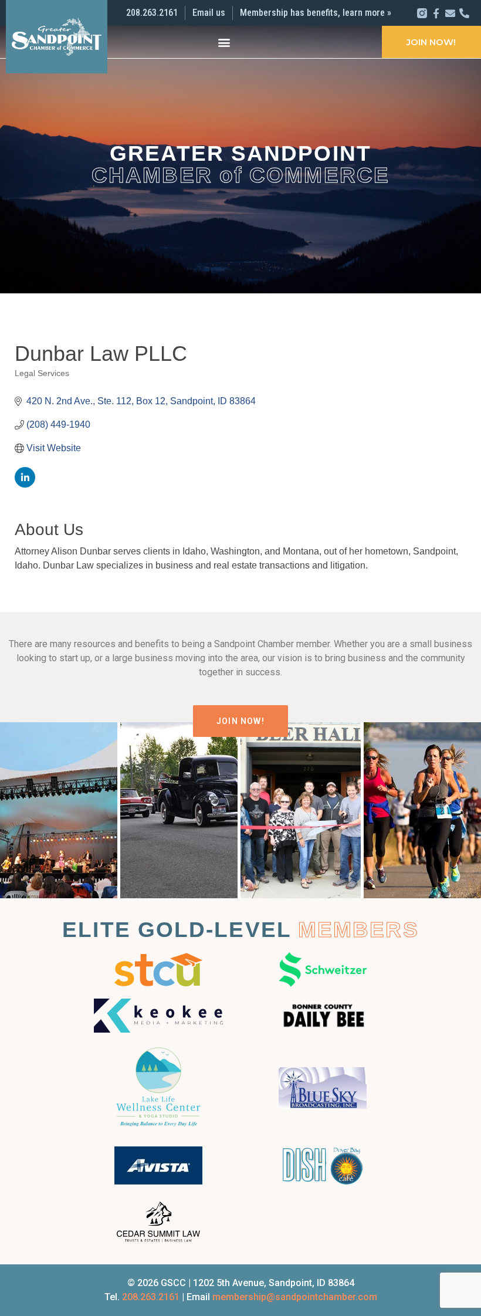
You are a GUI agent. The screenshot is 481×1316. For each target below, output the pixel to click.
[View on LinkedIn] (25, 484)
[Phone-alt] (464, 13)
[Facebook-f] (436, 13)
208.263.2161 (150, 1297)
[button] (224, 42)
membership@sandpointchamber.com (294, 1297)
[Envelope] (450, 13)
